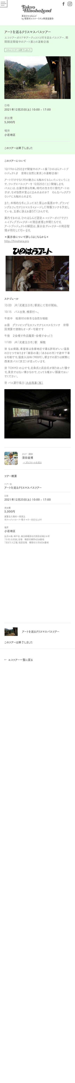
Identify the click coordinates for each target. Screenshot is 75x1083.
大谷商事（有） (34, 382)
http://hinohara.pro (16, 241)
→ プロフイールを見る (32, 462)
